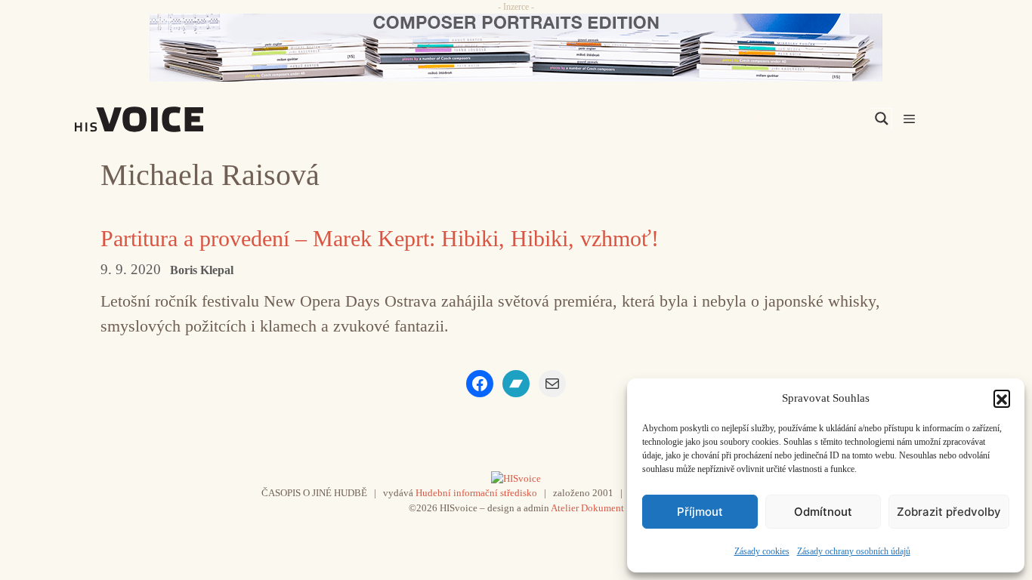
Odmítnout (823, 511)
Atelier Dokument (587, 508)
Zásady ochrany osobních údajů (853, 551)
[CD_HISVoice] (516, 48)
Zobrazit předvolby (949, 511)
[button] (1001, 398)
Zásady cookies (761, 551)
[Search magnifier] (881, 118)
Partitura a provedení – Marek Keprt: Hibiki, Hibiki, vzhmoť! (379, 238)
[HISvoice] (172, 119)
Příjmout (700, 511)
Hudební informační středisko (476, 492)
